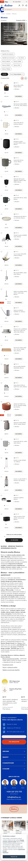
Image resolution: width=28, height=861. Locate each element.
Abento (20, 643)
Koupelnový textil (8, 664)
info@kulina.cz (14, 797)
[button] (14, 74)
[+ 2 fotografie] (6, 256)
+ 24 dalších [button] (14, 540)
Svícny (4, 667)
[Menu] (1, 5)
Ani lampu (13, 646)
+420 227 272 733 (14, 792)
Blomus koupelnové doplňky (11, 658)
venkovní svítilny (12, 667)
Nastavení (5, 852)
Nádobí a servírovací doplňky (11, 670)
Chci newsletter (14, 741)
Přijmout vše (14, 856)
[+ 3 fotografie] (6, 350)
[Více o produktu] (6, 87)
